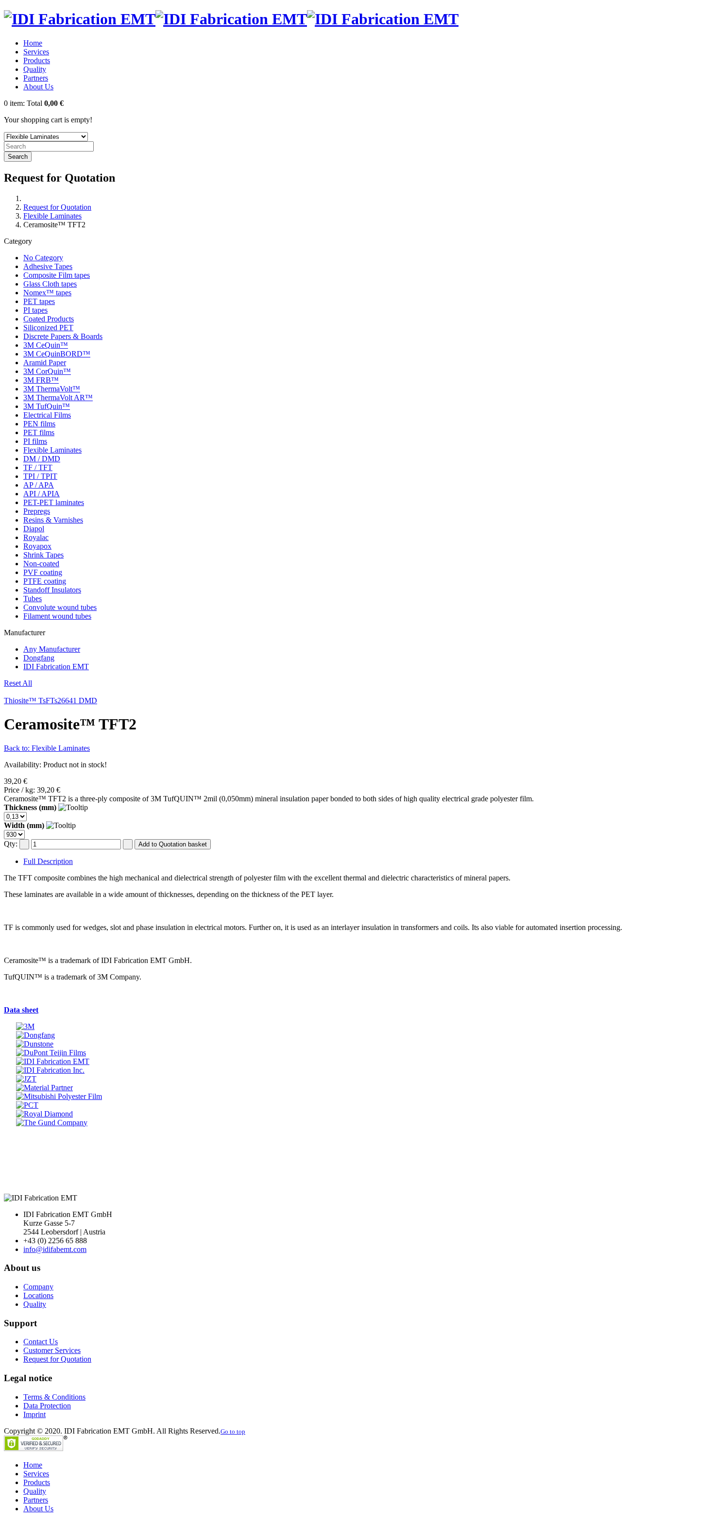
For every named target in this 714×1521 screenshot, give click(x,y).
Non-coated (41, 563)
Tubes (32, 598)
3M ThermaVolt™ (51, 389)
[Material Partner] (44, 1087)
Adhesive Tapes (47, 266)
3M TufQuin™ (46, 406)
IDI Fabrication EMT (56, 666)
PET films (38, 432)
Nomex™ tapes (47, 292)
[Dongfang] (35, 1035)
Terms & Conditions (54, 1397)
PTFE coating (44, 581)
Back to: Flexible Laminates (47, 748)
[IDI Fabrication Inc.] (50, 1070)
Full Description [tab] (48, 861)
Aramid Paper (44, 362)
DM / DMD (41, 459)
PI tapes (35, 310)
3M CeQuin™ (45, 345)
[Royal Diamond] (44, 1114)
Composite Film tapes (56, 275)
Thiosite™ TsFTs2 (32, 700)
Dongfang (38, 658)
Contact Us (40, 1341)
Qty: (10, 844)
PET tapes (39, 301)
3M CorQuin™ (47, 371)
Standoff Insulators (52, 590)
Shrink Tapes (43, 555)
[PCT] (27, 1105)
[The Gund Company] (51, 1122)
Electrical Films (47, 415)
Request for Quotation (57, 207)
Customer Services (52, 1350)
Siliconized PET (48, 327)
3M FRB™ (41, 380)
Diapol (33, 528)
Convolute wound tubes (60, 607)
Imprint (34, 1414)
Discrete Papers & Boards (62, 336)
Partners (35, 78)
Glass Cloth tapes (50, 284)
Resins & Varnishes (53, 520)
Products (36, 60)
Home (32, 43)
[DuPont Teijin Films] (51, 1052)
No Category (43, 258)
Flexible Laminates (52, 216)
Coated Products (48, 319)
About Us (38, 87)
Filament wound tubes (57, 616)
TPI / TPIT (40, 476)
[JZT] (26, 1079)
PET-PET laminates (53, 502)
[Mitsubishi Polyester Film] (59, 1096)
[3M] (25, 1026)
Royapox (37, 546)
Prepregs (36, 511)
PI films (35, 441)
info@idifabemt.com (54, 1249)
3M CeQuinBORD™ (56, 354)
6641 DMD (79, 700)
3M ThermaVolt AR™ (58, 397)
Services (36, 52)
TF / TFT (37, 467)
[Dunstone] (34, 1044)
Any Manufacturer (51, 649)
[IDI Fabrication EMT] (52, 1061)
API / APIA (41, 494)
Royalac (36, 537)
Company (38, 1287)
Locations (38, 1295)
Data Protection (47, 1406)
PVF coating (42, 572)
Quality (34, 69)
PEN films (39, 424)
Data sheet (21, 1010)
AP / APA (38, 485)
